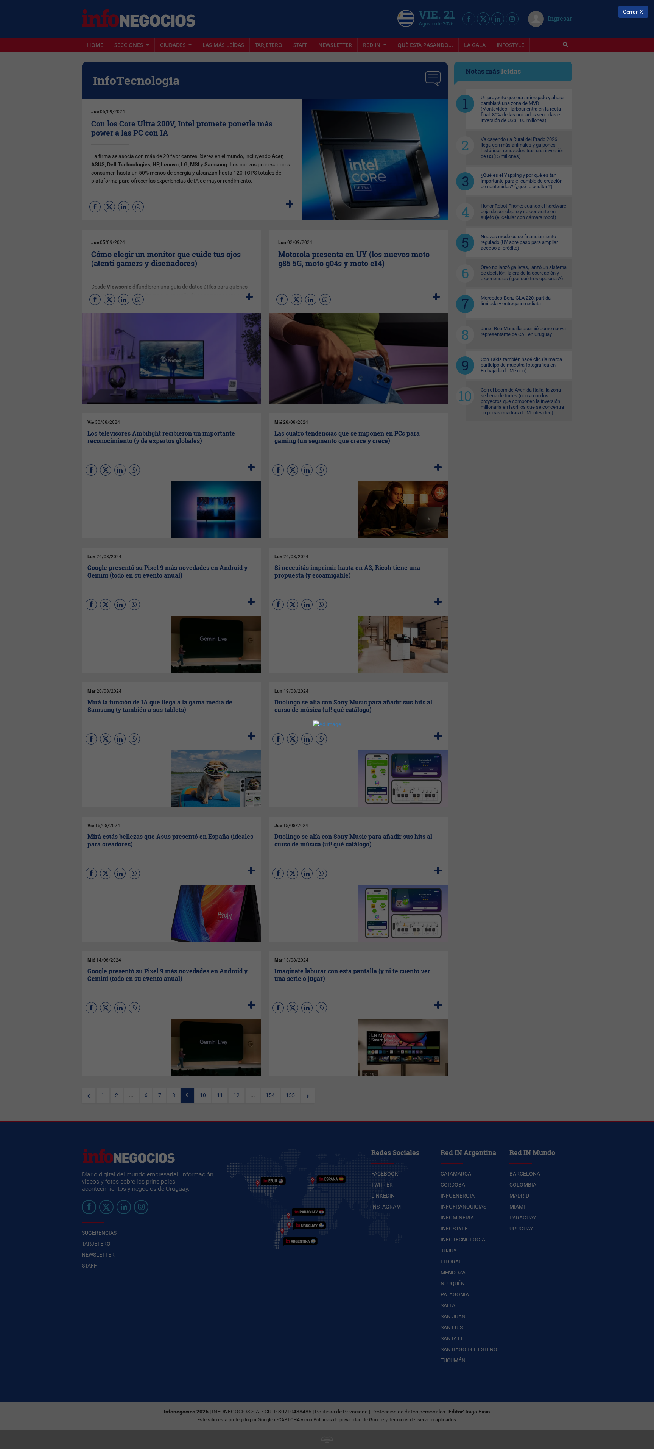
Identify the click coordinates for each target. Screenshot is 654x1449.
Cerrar (630, 12)
